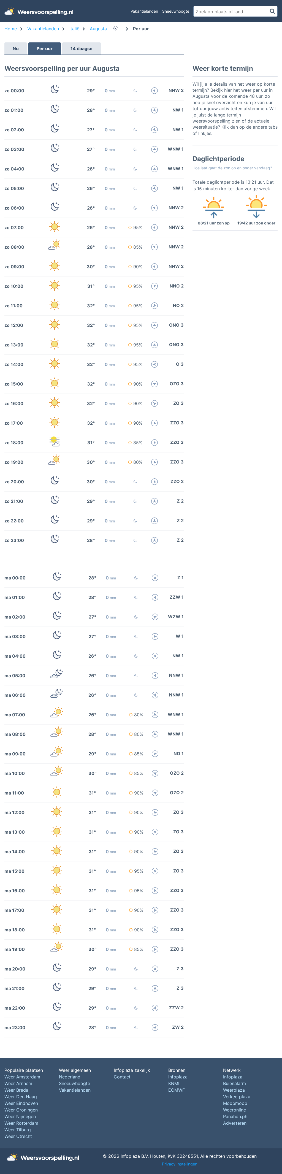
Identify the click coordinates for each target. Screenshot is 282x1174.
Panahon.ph (235, 1116)
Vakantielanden (144, 11)
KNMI (173, 1083)
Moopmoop (235, 1103)
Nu (16, 48)
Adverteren (234, 1123)
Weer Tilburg (17, 1129)
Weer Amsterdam (22, 1077)
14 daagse (81, 48)
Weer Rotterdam (21, 1123)
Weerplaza (234, 1090)
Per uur (45, 48)
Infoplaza (178, 1077)
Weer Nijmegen (20, 1116)
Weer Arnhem (18, 1083)
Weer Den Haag (20, 1096)
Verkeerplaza (236, 1096)
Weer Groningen (21, 1110)
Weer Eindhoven (21, 1103)
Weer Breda (16, 1090)
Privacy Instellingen (179, 1164)
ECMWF (176, 1090)
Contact (122, 1077)
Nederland (69, 1077)
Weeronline (234, 1110)
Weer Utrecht (18, 1136)
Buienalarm (234, 1083)
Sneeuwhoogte (175, 11)
